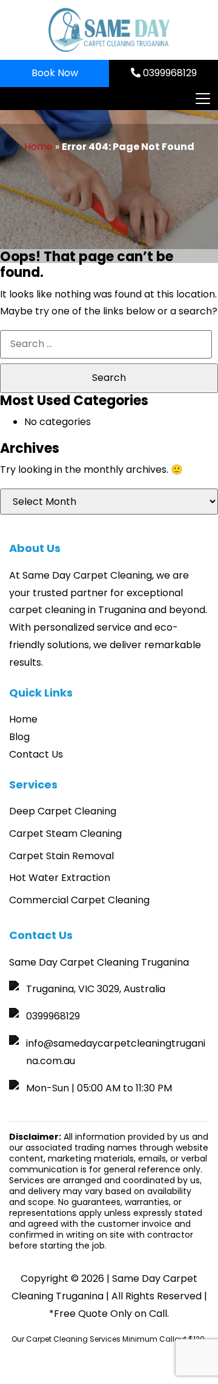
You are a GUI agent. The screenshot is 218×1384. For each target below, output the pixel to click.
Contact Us (36, 754)
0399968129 (168, 73)
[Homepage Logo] (109, 30)
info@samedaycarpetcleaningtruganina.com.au (115, 1052)
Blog (19, 737)
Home (38, 147)
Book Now (54, 73)
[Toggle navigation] (202, 98)
